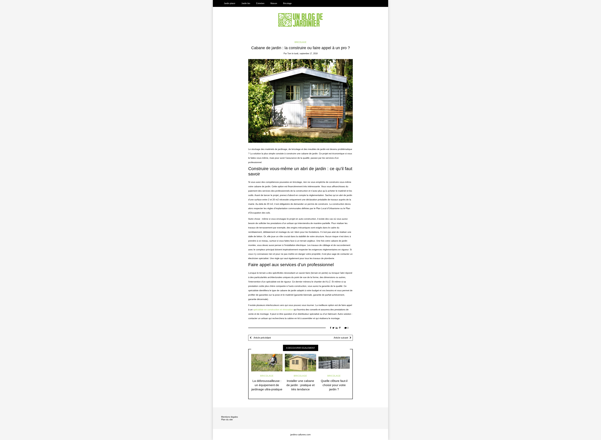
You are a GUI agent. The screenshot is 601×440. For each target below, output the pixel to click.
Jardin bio (245, 3)
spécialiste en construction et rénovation (273, 309)
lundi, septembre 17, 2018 (306, 53)
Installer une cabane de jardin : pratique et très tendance (300, 385)
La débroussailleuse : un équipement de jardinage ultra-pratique (266, 385)
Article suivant (341, 337)
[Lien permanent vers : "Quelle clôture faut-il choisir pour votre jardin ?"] (334, 362)
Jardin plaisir (229, 3)
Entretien (260, 3)
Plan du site (227, 419)
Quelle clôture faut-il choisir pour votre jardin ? (334, 385)
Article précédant (262, 337)
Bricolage (287, 3)
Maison (273, 3)
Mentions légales (229, 417)
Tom (289, 53)
